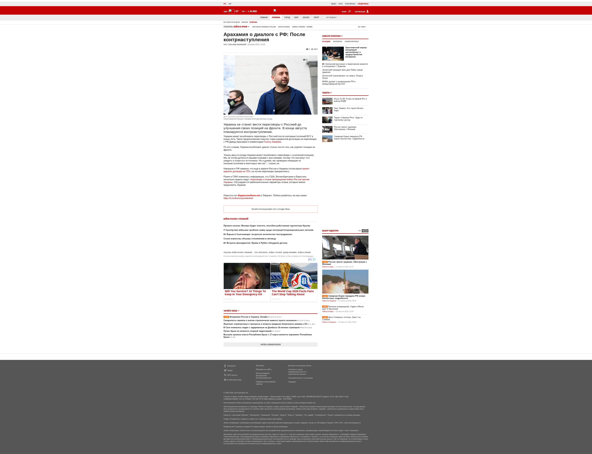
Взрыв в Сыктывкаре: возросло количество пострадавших (259, 234)
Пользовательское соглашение (300, 378)
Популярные (337, 41)
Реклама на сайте (263, 369)
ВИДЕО (333, 3)
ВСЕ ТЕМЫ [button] (361, 27)
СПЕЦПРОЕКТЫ (363, 3)
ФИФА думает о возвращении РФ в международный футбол (338, 82)
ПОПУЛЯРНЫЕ (350, 3)
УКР (230, 3)
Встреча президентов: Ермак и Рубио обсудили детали (257, 243)
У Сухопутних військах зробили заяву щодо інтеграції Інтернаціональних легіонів (268, 230)
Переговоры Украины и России (264, 27)
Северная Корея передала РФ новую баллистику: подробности (349, 137)
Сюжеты (326, 92)
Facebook (231, 366)
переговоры (263, 252)
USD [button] (243, 11)
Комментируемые (352, 41)
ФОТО (341, 3)
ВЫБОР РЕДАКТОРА (330, 230)
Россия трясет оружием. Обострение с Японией (345, 128)
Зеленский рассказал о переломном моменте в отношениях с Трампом (345, 65)
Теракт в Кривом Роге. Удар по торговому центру (348, 118)
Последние (326, 41)
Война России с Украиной (242, 252)
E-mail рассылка (234, 380)
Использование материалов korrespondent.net (263, 375)
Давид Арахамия (289, 252)
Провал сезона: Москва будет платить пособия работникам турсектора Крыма (267, 225)
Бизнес (306, 17)
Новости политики (331, 35)
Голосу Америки (272, 141)
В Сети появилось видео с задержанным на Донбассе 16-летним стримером (268, 327)
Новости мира (327, 267)
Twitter (230, 370)
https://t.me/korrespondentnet (238, 198)
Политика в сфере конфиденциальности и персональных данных (297, 372)
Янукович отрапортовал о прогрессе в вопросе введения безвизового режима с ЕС (269, 324)
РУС (225, 3)
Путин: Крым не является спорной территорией (252, 331)
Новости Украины (329, 301)
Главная (264, 17)
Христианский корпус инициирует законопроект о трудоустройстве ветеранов (356, 52)
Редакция (292, 382)
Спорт (316, 17)
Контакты (260, 366)
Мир (296, 17)
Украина (276, 17)
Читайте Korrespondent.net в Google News (270, 209)
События (244, 22)
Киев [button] (225, 11)
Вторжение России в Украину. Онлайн (253, 317)
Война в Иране (273, 26)
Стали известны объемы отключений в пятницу (250, 238)
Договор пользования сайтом (299, 366)
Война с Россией (275, 252)
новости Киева (284, 27)
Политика (253, 22)
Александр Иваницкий (237, 44)
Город (287, 17)
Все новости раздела (232, 22)
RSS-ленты (232, 375)
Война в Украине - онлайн (302, 27)
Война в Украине (304, 252)
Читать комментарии (270, 344)
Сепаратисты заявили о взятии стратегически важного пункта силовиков (267, 320)
